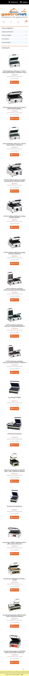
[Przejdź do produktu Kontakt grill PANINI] (14, 387)
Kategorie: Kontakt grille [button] (7, 31)
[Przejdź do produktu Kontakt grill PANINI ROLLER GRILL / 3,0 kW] (14, 569)
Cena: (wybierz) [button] (5, 39)
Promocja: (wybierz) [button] (6, 42)
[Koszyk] (25, 21)
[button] (3, 21)
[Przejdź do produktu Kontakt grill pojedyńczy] (14, 496)
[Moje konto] (18, 21)
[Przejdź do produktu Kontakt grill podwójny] (14, 424)
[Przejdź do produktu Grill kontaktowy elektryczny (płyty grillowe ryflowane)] (14, 242)
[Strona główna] (14, 12)
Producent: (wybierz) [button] (6, 35)
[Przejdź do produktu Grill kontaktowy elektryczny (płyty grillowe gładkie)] (14, 206)
